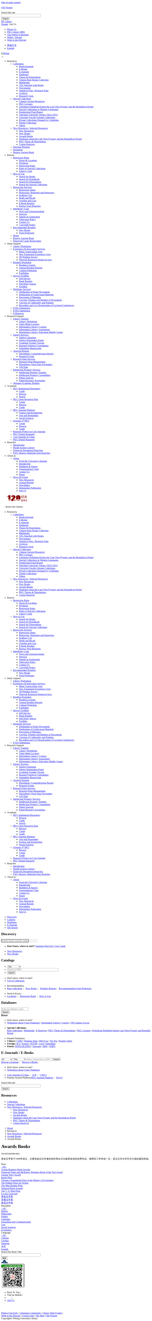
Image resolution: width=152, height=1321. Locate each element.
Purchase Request (21, 147)
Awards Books (26, 136)
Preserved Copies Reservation (27, 241)
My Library (6, 21)
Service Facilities (21, 276)
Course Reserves (27, 144)
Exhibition (24, 273)
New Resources (26, 131)
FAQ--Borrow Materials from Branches (31, 453)
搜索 (4, 1258)
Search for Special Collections (33, 184)
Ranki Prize (6, 1177)
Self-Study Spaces (27, 284)
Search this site (8, 12)
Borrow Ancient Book (23, 152)
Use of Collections (15, 980)
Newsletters (24, 485)
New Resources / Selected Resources (30, 128)
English (10, 48)
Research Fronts (26, 356)
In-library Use (25, 195)
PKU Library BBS (16, 32)
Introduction (18, 445)
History (4, 1211)
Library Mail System (52, 1313)
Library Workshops (22, 246)
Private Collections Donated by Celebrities (39, 120)
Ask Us (10, 1300)
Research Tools (26, 96)
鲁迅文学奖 (7, 1203)
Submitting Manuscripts (30, 348)
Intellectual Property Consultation (34, 375)
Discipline (6, 1206)
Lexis (41, 1043)
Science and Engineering (30, 412)
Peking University (9, 1313)
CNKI (19, 1041)
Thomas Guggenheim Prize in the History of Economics (27, 1180)
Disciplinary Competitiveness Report (36, 353)
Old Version (6, 7)
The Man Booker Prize (12, 1185)
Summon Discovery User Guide (50, 946)
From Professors (26, 233)
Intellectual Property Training (32, 372)
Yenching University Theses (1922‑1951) (38, 115)
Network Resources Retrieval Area (35, 259)
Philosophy (6, 1214)
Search (5, 19)
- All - (4, 1167)
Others (22, 125)
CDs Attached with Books (31, 85)
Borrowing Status (27, 190)
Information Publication (30, 488)
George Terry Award (11, 1175)
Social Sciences (26, 418)
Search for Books (27, 176)
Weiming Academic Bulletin (26, 383)
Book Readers (25, 281)
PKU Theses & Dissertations (32, 141)
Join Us (22, 490)
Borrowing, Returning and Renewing (36, 192)
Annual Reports (26, 482)
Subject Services (20, 335)
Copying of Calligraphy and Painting (36, 302)
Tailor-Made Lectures (29, 324)
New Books (24, 133)
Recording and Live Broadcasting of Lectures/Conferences (46, 305)
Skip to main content (10, 2)
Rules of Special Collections (32, 168)
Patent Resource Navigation (32, 380)
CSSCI (43, 1075)
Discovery (12, 917)
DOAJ (59, 1077)
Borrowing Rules (21, 157)
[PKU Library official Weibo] (8, 1297)
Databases (23, 74)
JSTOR (33, 1043)
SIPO (45, 1046)
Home (10, 1128)
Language (6, 1232)
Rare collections (14, 988)
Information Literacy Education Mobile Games (41, 332)
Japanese (5, 1243)
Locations (11, 996)
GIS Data (23, 367)
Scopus (25, 1043)
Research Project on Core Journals (29, 431)
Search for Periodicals (29, 179)
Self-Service (24, 278)
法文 (3, 1246)
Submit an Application (29, 217)
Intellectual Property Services (26, 370)
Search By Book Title (11, 1252)
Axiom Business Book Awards (15, 1169)
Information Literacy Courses (32, 327)
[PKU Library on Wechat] (76, 1276)
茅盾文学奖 (7, 1199)
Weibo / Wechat (14, 37)
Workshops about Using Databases (23, 1023)
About (16, 458)
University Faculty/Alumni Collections (37, 117)
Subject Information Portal (31, 340)
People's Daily (65, 1041)
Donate (4, 24)
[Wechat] (10, 1297)
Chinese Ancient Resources (32, 101)
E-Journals (12, 925)
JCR (34, 1075)
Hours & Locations (28, 160)
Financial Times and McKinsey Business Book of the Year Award (32, 1172)
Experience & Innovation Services (29, 249)
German (5, 1240)
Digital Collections (28, 123)
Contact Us (24, 222)
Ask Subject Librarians (18, 34)
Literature (5, 1219)
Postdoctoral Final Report (31, 112)
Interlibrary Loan (21, 208)
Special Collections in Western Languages (38, 109)
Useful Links (28, 1315)
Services (23, 214)
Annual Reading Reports (30, 268)
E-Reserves (41, 1030)
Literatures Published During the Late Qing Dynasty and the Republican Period (56, 106)
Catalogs (11, 919)
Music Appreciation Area (30, 251)
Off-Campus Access (80, 1023)
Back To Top (13, 1292)
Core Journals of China (24, 437)
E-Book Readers (27, 203)
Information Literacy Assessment (34, 329)
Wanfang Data (31, 1041)
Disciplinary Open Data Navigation (35, 364)
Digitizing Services (22, 289)
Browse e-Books (30, 1062)
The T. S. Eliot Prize (10, 1191)
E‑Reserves (18, 313)
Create (22, 402)
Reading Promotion (22, 262)
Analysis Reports (21, 351)
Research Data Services (24, 359)
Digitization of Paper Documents (34, 292)
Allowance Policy (27, 219)
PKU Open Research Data (25, 399)
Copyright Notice (27, 225)
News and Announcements (31, 211)
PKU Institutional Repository (26, 388)
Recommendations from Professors (75, 988)
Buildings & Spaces (28, 466)
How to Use (18, 174)
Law (3, 1224)
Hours (16, 235)
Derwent (37, 1046)
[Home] (5, 53)
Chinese (5, 1238)
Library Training (20, 319)
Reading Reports (48, 988)
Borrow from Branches (30, 206)
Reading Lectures (27, 265)
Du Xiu (53, 1041)
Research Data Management (32, 361)
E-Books (23, 69)
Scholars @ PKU (21, 421)
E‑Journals (24, 72)
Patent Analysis (26, 378)
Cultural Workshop (28, 270)
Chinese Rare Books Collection (34, 80)
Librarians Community (30, 1313)
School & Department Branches (28, 450)
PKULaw (43, 1041)
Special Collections (22, 98)
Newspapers (25, 88)
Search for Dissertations (30, 182)
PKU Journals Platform (24, 410)
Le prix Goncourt (9, 1193)
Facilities (23, 286)
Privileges (23, 163)
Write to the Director (16, 40)
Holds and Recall (27, 198)
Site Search (12, 927)
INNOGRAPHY (23, 1046)
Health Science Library (24, 447)
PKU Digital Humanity (24, 434)
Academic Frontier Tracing (31, 343)
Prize (3, 1164)
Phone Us (11, 29)
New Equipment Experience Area (35, 254)
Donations (18, 149)
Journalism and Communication (16, 1222)
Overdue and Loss (27, 200)
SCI (18, 1043)
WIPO (52, 1046)
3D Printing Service (28, 257)
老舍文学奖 (7, 1196)
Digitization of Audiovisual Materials (36, 294)
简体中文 (12, 45)
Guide (22, 391)
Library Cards (25, 171)
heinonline (51, 1043)
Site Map (40, 1315)
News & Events (20, 477)
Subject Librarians (27, 337)
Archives (23, 93)
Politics (4, 1216)
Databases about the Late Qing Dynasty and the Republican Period (50, 139)
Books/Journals (26, 66)
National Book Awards (12, 1188)
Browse (22, 394)
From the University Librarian (33, 461)
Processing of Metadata (30, 297)
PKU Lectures (26, 104)
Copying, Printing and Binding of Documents (40, 300)
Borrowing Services (22, 187)
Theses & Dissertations (30, 77)
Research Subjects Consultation (34, 345)
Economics (6, 1230)
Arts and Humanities (28, 415)
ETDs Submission (21, 308)
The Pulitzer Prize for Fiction (14, 1183)
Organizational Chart (29, 469)
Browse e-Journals (10, 1062)
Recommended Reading (24, 227)
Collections (18, 63)
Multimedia (24, 82)
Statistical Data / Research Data (33, 90)
